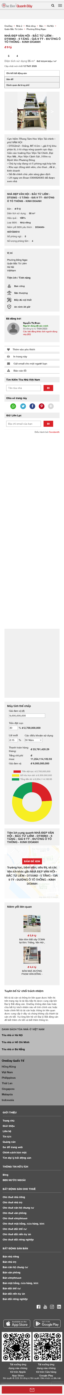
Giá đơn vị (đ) (17, 710)
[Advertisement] (32, 469)
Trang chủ (9, 1120)
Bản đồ (9, 79)
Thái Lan (7, 1083)
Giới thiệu (9, 1125)
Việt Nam (7, 1072)
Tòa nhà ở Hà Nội (12, 1035)
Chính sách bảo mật (14, 1152)
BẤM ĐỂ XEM (32, 861)
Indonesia (8, 1100)
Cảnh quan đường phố (17, 85)
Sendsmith (54, 432)
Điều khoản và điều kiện (51, 1378)
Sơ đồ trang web (13, 1147)
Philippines (9, 1077)
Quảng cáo (9, 1141)
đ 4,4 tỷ (32, 966)
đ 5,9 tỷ (32, 935)
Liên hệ (7, 1131)
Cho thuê (14, 1197)
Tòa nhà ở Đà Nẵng (13, 1049)
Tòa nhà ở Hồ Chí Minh (15, 1042)
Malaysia (7, 1094)
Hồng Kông (9, 1066)
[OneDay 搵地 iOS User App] (17, 1324)
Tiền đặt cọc (16, 722)
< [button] (11, 111)
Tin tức (7, 1136)
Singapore (8, 1088)
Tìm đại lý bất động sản (17, 1157)
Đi (48, 387)
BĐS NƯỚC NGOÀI (14, 1180)
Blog (5, 1174)
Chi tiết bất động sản (16, 73)
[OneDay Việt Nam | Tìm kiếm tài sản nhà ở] (17, 5)
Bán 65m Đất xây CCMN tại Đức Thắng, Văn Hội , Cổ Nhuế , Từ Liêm (32, 942)
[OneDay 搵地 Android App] (47, 1324)
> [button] (52, 111)
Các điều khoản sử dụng (39, 735)
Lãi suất (13, 735)
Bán (11, 1256)
